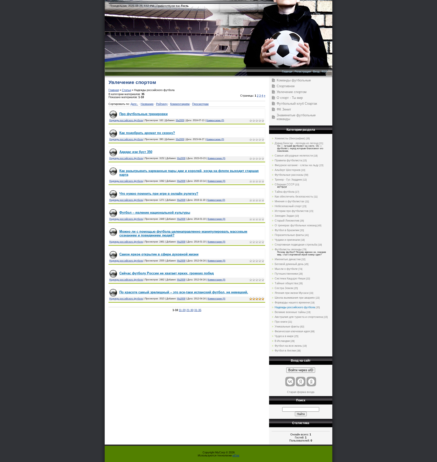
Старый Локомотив (287, 220)
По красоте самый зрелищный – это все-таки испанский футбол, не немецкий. (183, 292)
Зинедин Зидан (284, 215)
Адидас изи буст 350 (135, 152)
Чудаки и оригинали (287, 239)
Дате (133, 103)
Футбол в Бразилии (287, 230)
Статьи (126, 90)
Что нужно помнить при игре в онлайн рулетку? (158, 193)
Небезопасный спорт (288, 206)
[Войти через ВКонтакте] (290, 381)
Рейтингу (162, 103)
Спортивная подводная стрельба (296, 244)
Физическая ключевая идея (292, 331)
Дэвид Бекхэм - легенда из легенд (296, 143)
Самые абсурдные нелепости (294, 155)
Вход (316, 71)
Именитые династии (288, 259)
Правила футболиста (288, 160)
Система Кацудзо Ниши (290, 278)
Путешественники (286, 273)
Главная (287, 71)
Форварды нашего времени (292, 302)
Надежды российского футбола (126, 120)
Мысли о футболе (286, 268)
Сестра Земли (284, 288)
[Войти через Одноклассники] (311, 381)
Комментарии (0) (215, 120)
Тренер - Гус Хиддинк (288, 179)
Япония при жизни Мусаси (292, 292)
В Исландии (282, 340)
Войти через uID (300, 370)
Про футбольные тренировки (143, 114)
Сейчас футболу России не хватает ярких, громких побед (166, 273)
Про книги (281, 321)
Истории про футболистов (292, 210)
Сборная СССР (284, 184)
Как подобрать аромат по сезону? (147, 133)
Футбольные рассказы (289, 174)
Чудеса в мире (284, 336)
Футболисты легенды (288, 249)
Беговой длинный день (289, 264)
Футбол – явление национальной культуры (154, 212)
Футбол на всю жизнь (288, 345)
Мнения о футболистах (289, 201)
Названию (147, 103)
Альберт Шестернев (287, 169)
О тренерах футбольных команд (296, 225)
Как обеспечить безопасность (294, 196)
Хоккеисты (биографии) (290, 138)
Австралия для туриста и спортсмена (299, 316)
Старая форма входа (300, 391)
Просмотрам (200, 103)
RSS (324, 71)
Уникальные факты (287, 326)
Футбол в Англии (285, 350)
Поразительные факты (289, 234)
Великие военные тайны (290, 312)
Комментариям (180, 103)
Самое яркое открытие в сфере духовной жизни (159, 254)
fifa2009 (180, 120)
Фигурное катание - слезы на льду (297, 165)
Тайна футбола (284, 191)
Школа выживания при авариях (295, 297)
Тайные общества (286, 283)
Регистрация (303, 71)
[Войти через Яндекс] (300, 381)
